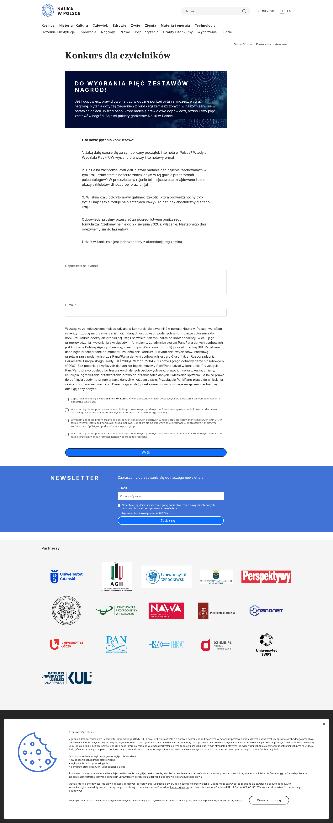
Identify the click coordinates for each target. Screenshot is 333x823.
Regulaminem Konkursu (113, 398)
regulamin (140, 504)
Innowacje (88, 32)
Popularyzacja (146, 32)
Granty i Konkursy (178, 32)
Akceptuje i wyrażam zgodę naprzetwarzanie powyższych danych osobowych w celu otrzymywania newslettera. (168, 506)
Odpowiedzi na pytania (81, 266)
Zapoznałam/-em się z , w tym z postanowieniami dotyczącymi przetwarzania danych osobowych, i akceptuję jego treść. (145, 400)
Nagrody (108, 32)
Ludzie (226, 32)
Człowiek (100, 25)
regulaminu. (174, 242)
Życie (135, 25)
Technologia (205, 25)
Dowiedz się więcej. (231, 800)
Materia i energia (175, 25)
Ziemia (150, 25)
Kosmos (48, 25)
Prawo (125, 32)
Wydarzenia (207, 32)
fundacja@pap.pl (179, 787)
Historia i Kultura (73, 25)
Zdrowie (119, 25)
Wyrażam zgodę (269, 800)
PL (282, 11)
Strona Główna (243, 44)
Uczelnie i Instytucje (58, 32)
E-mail (69, 305)
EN (289, 11)
